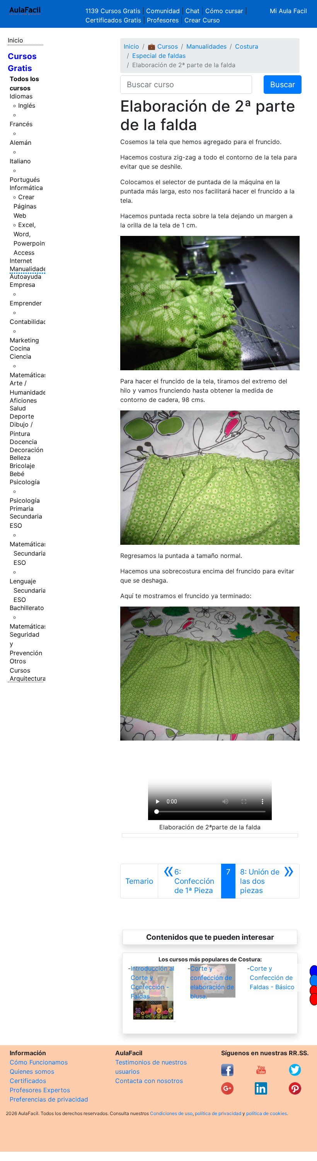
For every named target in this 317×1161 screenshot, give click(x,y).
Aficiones (23, 400)
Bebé (17, 474)
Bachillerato (27, 608)
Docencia (23, 442)
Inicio (15, 40)
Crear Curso (202, 20)
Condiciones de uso (171, 1113)
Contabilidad (28, 321)
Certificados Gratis (113, 20)
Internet (21, 260)
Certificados (28, 1081)
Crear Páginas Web (25, 206)
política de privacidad (218, 1113)
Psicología (25, 482)
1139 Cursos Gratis (113, 11)
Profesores (163, 20)
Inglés (26, 105)
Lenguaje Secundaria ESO (28, 590)
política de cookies (266, 1113)
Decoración (26, 450)
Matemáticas (28, 375)
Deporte (22, 416)
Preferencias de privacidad (49, 1099)
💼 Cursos (163, 46)
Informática (26, 188)
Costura (246, 46)
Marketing (24, 340)
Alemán (20, 142)
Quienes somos (32, 1071)
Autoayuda (25, 276)
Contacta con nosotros (149, 1081)
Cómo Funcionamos (39, 1062)
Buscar (282, 84)
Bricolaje (22, 465)
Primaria (22, 508)
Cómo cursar (224, 11)
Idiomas (21, 96)
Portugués (25, 179)
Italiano (20, 161)
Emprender (26, 303)
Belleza (20, 457)
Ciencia (20, 356)
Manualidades (30, 269)
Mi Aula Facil (288, 11)
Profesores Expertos (40, 1090)
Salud (18, 408)
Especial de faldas (159, 55)
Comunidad (163, 11)
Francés (21, 124)
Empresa (22, 284)
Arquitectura (28, 678)
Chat (192, 11)
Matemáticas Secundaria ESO (28, 553)
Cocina (20, 348)
